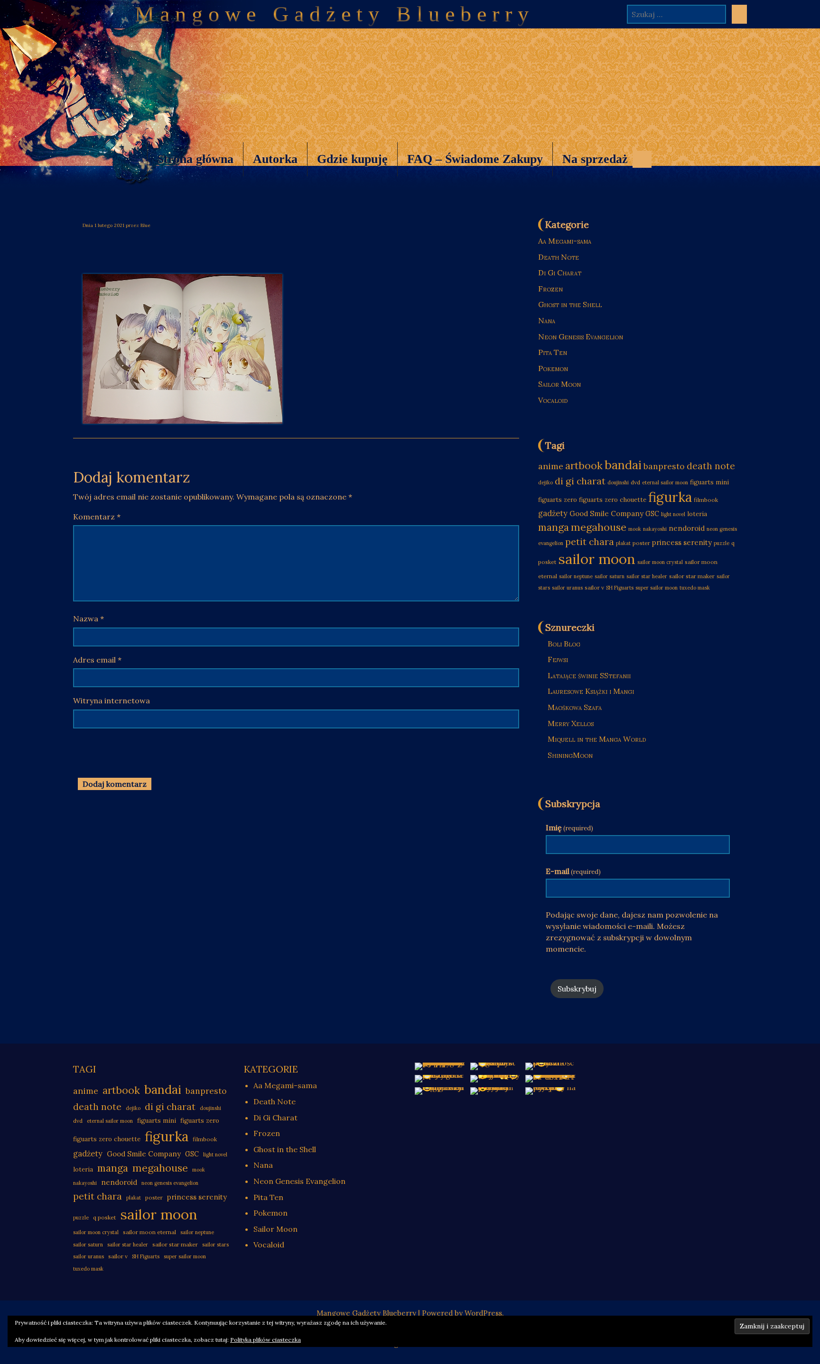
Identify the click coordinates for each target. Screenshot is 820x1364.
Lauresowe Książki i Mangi (591, 691)
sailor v (594, 587)
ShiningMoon (570, 755)
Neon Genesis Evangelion (580, 336)
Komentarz (97, 516)
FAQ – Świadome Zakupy (475, 159)
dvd (635, 482)
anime (550, 466)
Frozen (550, 288)
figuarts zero (557, 500)
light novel (673, 514)
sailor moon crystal (660, 562)
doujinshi (618, 482)
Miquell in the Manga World (597, 739)
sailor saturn (609, 576)
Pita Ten (552, 352)
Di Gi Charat (559, 272)
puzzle (721, 543)
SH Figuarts (620, 587)
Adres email (97, 659)
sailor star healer (646, 576)
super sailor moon (656, 587)
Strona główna (195, 159)
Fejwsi (558, 659)
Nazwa (88, 618)
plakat (623, 543)
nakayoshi (655, 529)
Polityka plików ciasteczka (265, 1339)
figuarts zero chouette (612, 500)
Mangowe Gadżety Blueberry (334, 14)
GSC (652, 513)
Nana (546, 320)
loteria (697, 514)
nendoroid (687, 528)
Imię (569, 827)
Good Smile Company (606, 513)
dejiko (545, 482)
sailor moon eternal (149, 1232)
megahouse (598, 527)
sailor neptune (576, 576)
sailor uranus (567, 587)
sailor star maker (692, 576)
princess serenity (682, 542)
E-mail (573, 871)
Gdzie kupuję (352, 159)
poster (641, 542)
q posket (104, 1217)
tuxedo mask (695, 587)
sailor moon (596, 559)
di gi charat (580, 481)
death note (711, 466)
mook (634, 529)
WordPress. (484, 1313)
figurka (670, 497)
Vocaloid (553, 400)
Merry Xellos (571, 723)
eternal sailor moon (665, 482)
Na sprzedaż (590, 164)
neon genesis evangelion (169, 1183)
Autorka (275, 159)
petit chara (589, 541)
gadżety (553, 513)
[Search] (739, 14)
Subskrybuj (577, 988)
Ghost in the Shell (570, 304)
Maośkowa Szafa (575, 707)
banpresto (664, 466)
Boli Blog (564, 643)
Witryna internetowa (111, 700)
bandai (623, 465)
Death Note (558, 257)
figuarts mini (709, 482)
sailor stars (215, 1244)
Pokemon (553, 368)
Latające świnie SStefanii (589, 675)
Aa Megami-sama (564, 241)
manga (553, 527)
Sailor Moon (559, 384)
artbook (584, 465)
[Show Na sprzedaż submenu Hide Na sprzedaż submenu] (642, 159)
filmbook (706, 499)
